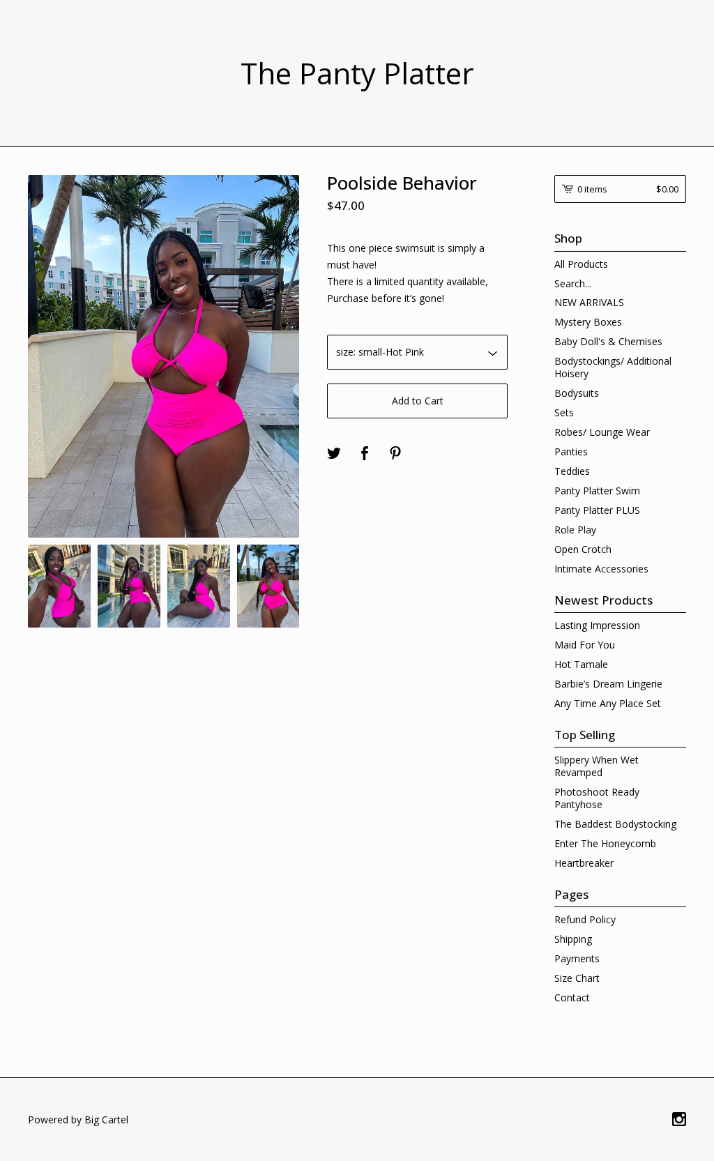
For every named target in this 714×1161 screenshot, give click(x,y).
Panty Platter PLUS (597, 510)
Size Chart (577, 978)
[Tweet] (334, 454)
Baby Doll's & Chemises (608, 341)
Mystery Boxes (588, 321)
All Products (581, 264)
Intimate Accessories (601, 568)
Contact (572, 997)
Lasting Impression (597, 625)
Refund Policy (585, 919)
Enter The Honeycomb (605, 843)
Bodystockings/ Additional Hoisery (612, 367)
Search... (572, 284)
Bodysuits (576, 393)
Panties (571, 451)
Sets (564, 412)
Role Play (575, 529)
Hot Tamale (581, 664)
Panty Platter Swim (597, 490)
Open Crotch (583, 549)
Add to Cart (417, 400)
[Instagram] (679, 1120)
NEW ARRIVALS (589, 302)
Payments (577, 958)
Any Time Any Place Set (607, 703)
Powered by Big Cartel (78, 1119)
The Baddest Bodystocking (615, 823)
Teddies (572, 471)
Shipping (573, 939)
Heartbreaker (584, 863)
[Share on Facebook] (365, 454)
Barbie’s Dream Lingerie (608, 683)
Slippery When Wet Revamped (596, 766)
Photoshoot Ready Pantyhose (596, 798)
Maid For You (584, 644)
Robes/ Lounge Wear (602, 432)
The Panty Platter (357, 73)
